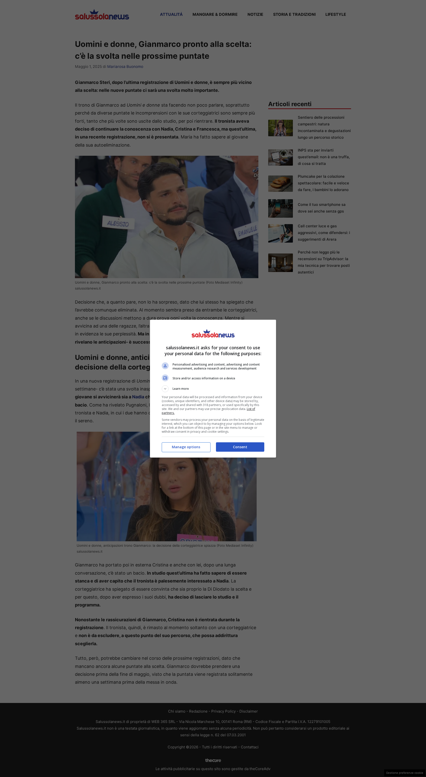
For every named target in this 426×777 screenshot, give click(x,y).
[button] (213, 388)
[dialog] (213, 389)
